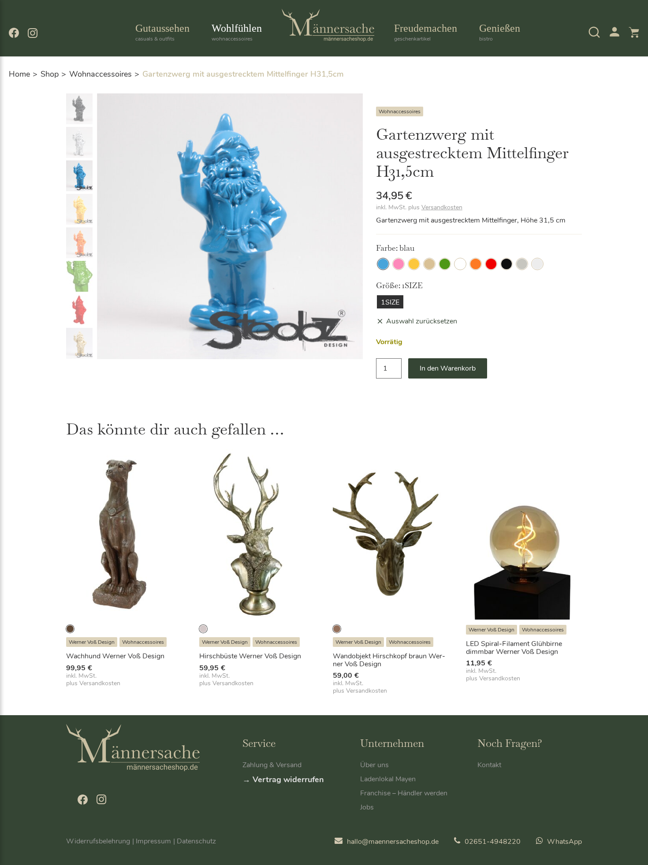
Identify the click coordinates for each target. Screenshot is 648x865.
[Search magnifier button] (578, 57)
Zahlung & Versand (272, 765)
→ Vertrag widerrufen (283, 779)
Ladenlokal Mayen (388, 779)
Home (19, 74)
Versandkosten (441, 207)
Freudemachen (425, 32)
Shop (50, 74)
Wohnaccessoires (100, 74)
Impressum (153, 841)
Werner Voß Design (92, 642)
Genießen (499, 32)
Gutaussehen (162, 32)
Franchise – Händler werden (403, 793)
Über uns (374, 765)
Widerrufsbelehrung (98, 841)
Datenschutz (196, 841)
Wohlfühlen (237, 32)
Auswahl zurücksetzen (421, 321)
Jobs (367, 807)
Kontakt (489, 765)
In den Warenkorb (448, 368)
